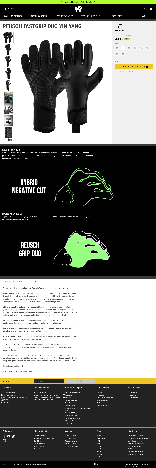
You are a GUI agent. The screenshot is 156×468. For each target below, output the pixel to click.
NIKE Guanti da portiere (135, 449)
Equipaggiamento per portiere (91, 16)
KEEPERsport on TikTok (13, 436)
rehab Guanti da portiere (135, 446)
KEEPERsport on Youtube (8, 436)
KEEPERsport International (105, 398)
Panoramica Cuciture (71, 415)
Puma (98, 444)
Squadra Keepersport (103, 400)
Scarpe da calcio (39, 16)
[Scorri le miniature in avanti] (8, 138)
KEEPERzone (134, 388)
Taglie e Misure (70, 405)
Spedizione (68, 398)
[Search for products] (145, 8)
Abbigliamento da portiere (65, 16)
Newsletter (6, 381)
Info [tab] (36, 281)
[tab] (8, 37)
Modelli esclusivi (39, 446)
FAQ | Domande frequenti (73, 392)
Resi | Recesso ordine (72, 403)
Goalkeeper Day (102, 405)
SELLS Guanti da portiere (136, 454)
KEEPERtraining (133, 398)
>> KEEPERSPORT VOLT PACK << (78, 2)
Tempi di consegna (71, 400)
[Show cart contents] (151, 8)
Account (11, 8)
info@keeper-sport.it (9, 395)
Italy (97, 464)
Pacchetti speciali (39, 449)
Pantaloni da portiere (71, 441)
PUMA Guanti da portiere (135, 451)
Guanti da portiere (13, 16)
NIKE (98, 441)
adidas (99, 436)
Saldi (142, 16)
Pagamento (68, 395)
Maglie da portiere (71, 444)
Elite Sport (100, 454)
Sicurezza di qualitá (40, 436)
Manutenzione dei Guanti (73, 418)
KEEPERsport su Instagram (4, 440)
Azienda (99, 392)
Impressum (144, 464)
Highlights (132, 431)
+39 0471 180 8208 (9, 392)
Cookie (134, 466)
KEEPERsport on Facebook (4, 436)
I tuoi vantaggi (40, 431)
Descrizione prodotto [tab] (15, 281)
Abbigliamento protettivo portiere (44, 438)
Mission (99, 403)
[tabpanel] (40, 331)
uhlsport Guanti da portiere (136, 444)
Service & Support (73, 388)
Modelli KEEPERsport (72, 413)
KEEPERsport (103, 388)
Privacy (127, 466)
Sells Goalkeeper (102, 449)
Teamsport (117, 16)
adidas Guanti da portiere (135, 436)
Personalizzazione (40, 444)
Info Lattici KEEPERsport (73, 421)
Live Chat (6, 402)
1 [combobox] (115, 61)
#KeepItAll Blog (132, 395)
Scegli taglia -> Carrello (132, 67)
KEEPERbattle (132, 392)
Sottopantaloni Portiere (72, 446)
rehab (98, 457)
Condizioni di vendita (131, 464)
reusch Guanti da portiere (135, 441)
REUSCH (99, 446)
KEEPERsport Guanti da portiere (138, 438)
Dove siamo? (101, 395)
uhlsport (99, 451)
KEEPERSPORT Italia (78, 8)
